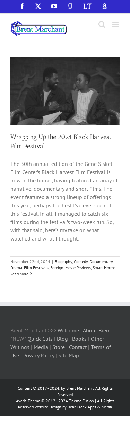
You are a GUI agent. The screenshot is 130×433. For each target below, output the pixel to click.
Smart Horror (104, 267)
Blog (63, 338)
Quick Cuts (40, 338)
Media (42, 346)
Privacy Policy (38, 355)
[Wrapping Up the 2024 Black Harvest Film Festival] (65, 91)
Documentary (101, 261)
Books (80, 338)
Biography (63, 261)
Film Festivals (36, 267)
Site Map (68, 355)
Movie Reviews (78, 267)
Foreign (56, 267)
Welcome (68, 330)
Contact (78, 346)
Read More (19, 273)
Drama (16, 267)
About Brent (97, 330)
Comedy (81, 261)
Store (59, 346)
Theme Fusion (81, 400)
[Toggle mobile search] (101, 24)
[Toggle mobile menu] (116, 24)
